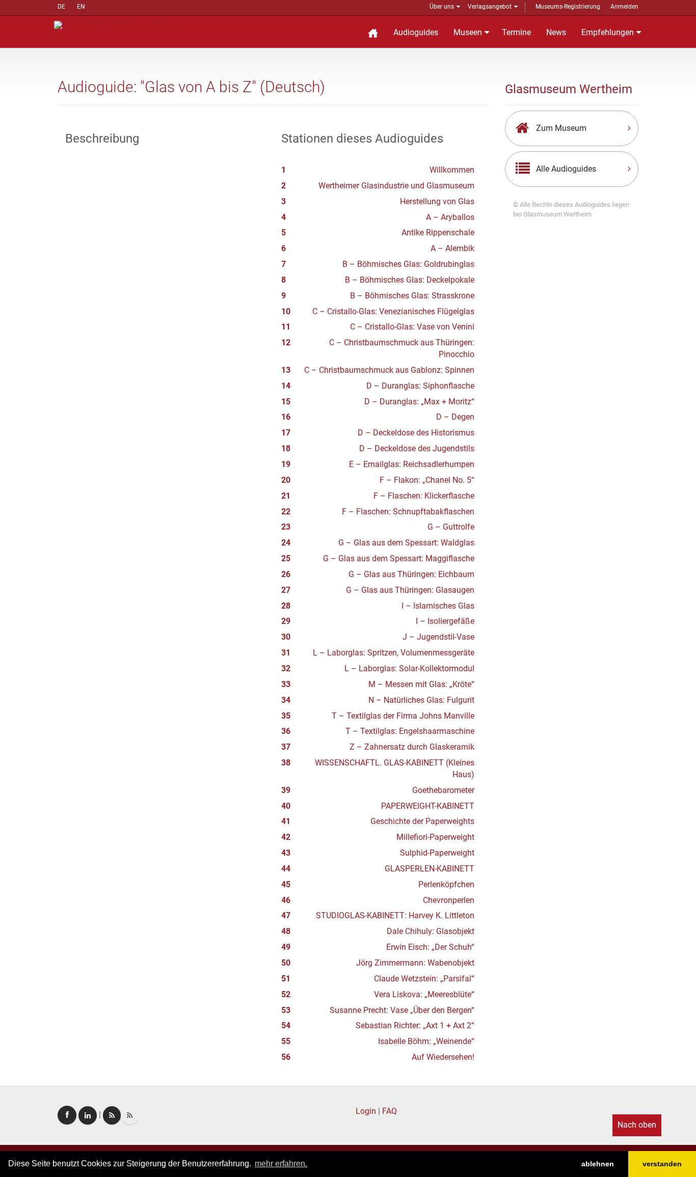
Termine (516, 32)
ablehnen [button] (597, 1164)
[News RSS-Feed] (130, 1115)
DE (61, 6)
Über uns (442, 6)
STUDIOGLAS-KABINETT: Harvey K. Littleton (395, 915)
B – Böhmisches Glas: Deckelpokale (409, 280)
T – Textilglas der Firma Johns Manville (403, 716)
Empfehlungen (607, 32)
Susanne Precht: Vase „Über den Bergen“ (402, 1010)
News (556, 32)
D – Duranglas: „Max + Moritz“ (419, 401)
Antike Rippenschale (437, 232)
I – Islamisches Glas (437, 606)
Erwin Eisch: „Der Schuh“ (430, 947)
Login (366, 1111)
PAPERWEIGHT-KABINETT (427, 806)
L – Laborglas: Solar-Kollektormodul (409, 668)
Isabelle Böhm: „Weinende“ (426, 1041)
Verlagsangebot (490, 6)
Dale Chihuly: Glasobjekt (430, 931)
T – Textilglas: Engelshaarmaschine (409, 731)
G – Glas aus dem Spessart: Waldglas (406, 543)
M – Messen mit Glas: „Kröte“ (421, 684)
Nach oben (637, 1125)
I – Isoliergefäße (445, 621)
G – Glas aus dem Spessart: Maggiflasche (398, 558)
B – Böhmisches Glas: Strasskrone (412, 295)
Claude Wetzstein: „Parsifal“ (424, 978)
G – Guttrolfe (450, 527)
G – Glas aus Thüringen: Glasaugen (410, 590)
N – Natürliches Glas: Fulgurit (421, 700)
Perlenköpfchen (446, 884)
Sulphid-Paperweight (437, 853)
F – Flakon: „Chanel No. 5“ (427, 480)
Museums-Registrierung (568, 6)
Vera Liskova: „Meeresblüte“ (424, 994)
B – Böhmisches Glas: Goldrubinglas (408, 264)
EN (81, 6)
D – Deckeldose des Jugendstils (416, 448)
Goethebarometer (443, 790)
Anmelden (624, 6)
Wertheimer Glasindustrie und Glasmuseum (396, 185)
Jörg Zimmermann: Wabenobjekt (415, 963)
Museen (467, 32)
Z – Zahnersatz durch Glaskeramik (412, 747)
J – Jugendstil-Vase (438, 637)
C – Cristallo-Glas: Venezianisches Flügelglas (393, 311)
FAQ (389, 1111)
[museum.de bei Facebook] (67, 1115)
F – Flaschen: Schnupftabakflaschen (408, 511)
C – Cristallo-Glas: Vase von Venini (412, 327)
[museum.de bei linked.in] (87, 1115)
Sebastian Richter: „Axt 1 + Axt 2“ (415, 1025)
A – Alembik (452, 248)
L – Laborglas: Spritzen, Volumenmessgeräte (393, 653)
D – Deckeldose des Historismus (416, 432)
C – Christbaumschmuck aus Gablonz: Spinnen (389, 370)
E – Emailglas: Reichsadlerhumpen (411, 464)
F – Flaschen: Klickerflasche (423, 496)
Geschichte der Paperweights (422, 821)
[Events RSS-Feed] (112, 1115)
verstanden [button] (662, 1164)
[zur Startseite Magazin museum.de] (115, 24)
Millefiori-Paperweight (435, 837)
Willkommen (452, 170)
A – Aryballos (450, 217)
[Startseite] (373, 32)
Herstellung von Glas (437, 201)
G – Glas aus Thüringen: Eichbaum (411, 574)
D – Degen (455, 417)
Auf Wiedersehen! (443, 1057)
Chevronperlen (448, 900)
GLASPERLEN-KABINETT (429, 868)
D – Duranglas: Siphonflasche (420, 386)
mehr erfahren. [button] (281, 1163)
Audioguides (415, 32)
